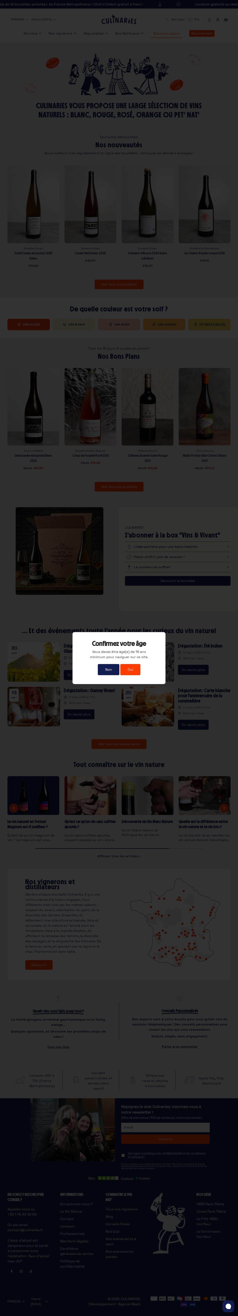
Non (108, 669)
